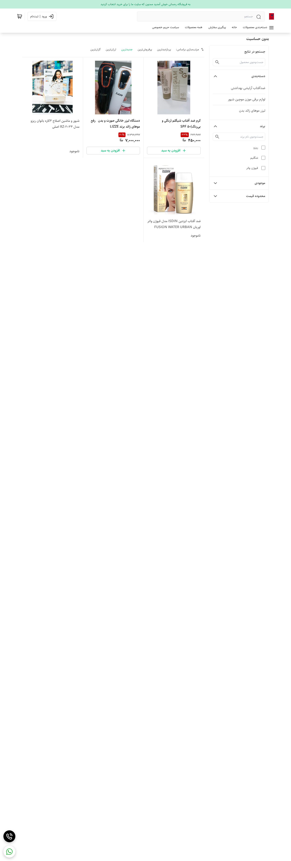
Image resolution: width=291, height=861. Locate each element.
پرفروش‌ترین (145, 49)
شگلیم (254, 157)
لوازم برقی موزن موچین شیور (246, 99)
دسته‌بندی (258, 76)
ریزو (256, 147)
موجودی (260, 183)
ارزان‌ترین (111, 49)
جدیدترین (127, 49)
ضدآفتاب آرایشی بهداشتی (248, 88)
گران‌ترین (95, 49)
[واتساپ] (9, 852)
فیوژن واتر (252, 168)
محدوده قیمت (255, 196)
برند (262, 126)
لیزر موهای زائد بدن (252, 110)
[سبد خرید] (19, 16)
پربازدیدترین (164, 49)
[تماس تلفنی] (9, 836)
